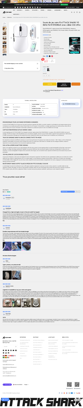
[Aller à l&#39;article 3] (4, 33)
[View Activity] (41, 1)
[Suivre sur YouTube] (25, 7)
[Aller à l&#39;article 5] (4, 42)
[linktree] (37, 7)
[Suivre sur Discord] (32, 7)
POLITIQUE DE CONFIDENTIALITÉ (51, 356)
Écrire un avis (64, 191)
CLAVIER (27, 10)
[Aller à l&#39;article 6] (4, 47)
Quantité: (45, 73)
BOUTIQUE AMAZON (37, 345)
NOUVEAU (19, 10)
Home (4, 17)
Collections (9, 17)
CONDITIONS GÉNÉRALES (53, 346)
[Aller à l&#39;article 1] (4, 24)
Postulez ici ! (8, 373)
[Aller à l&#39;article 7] (4, 51)
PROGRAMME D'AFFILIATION (25, 340)
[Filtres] (76, 192)
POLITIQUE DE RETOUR (52, 359)
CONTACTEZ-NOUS (23, 348)
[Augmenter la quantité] (49, 76)
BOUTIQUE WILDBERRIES (38, 354)
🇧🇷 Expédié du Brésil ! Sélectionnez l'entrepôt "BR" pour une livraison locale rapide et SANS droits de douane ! (37, 4)
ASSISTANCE (16, 14)
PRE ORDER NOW (74, 52)
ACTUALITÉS (22, 353)
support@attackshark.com (8, 364)
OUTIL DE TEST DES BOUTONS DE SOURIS (68, 347)
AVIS (21, 358)
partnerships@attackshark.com (9, 375)
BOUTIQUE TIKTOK (37, 361)
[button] (11, 38)
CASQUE (49, 10)
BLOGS (65, 10)
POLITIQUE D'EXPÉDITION (53, 351)
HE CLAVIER (34, 10)
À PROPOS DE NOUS (23, 351)
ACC (14, 10)
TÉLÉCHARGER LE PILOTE (53, 348)
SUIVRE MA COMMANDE (52, 353)
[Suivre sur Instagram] (20, 7)
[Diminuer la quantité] (44, 76)
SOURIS (42, 10)
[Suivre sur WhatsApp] (3, 353)
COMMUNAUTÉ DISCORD (24, 346)
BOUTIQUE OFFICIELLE (38, 342)
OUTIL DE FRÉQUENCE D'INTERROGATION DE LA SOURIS (70, 353)
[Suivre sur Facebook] (15, 7)
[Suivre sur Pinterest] (22, 7)
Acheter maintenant (64, 85)
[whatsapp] (35, 7)
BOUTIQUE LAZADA (37, 352)
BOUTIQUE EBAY (36, 359)
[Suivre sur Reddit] (30, 7)
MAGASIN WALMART (37, 364)
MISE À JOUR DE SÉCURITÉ (53, 340)
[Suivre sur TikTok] (27, 7)
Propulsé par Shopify (16, 393)
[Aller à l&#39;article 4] (4, 38)
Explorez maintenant (64, 4)
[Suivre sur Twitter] (18, 7)
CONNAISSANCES (23, 355)
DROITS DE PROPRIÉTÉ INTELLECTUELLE (52, 343)
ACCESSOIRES (57, 10)
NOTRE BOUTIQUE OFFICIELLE (38, 340)
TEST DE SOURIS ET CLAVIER (67, 340)
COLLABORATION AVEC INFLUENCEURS (24, 343)
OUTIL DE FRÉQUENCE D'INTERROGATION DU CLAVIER (70, 343)
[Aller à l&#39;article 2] (4, 29)
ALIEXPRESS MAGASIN (37, 347)
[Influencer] (40, 7)
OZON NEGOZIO (36, 349)
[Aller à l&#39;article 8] (4, 56)
